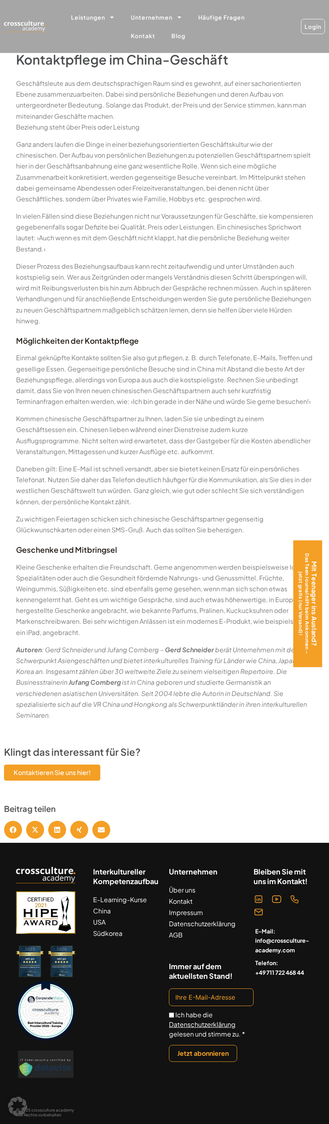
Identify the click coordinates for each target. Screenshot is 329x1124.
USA (99, 922)
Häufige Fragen (221, 17)
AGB (176, 935)
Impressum (186, 912)
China (102, 911)
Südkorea (107, 933)
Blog (178, 35)
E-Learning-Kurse (120, 899)
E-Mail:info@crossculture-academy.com (282, 940)
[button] (13, 830)
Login (313, 26)
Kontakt (143, 35)
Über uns (182, 890)
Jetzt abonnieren (203, 1053)
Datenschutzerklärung (202, 923)
